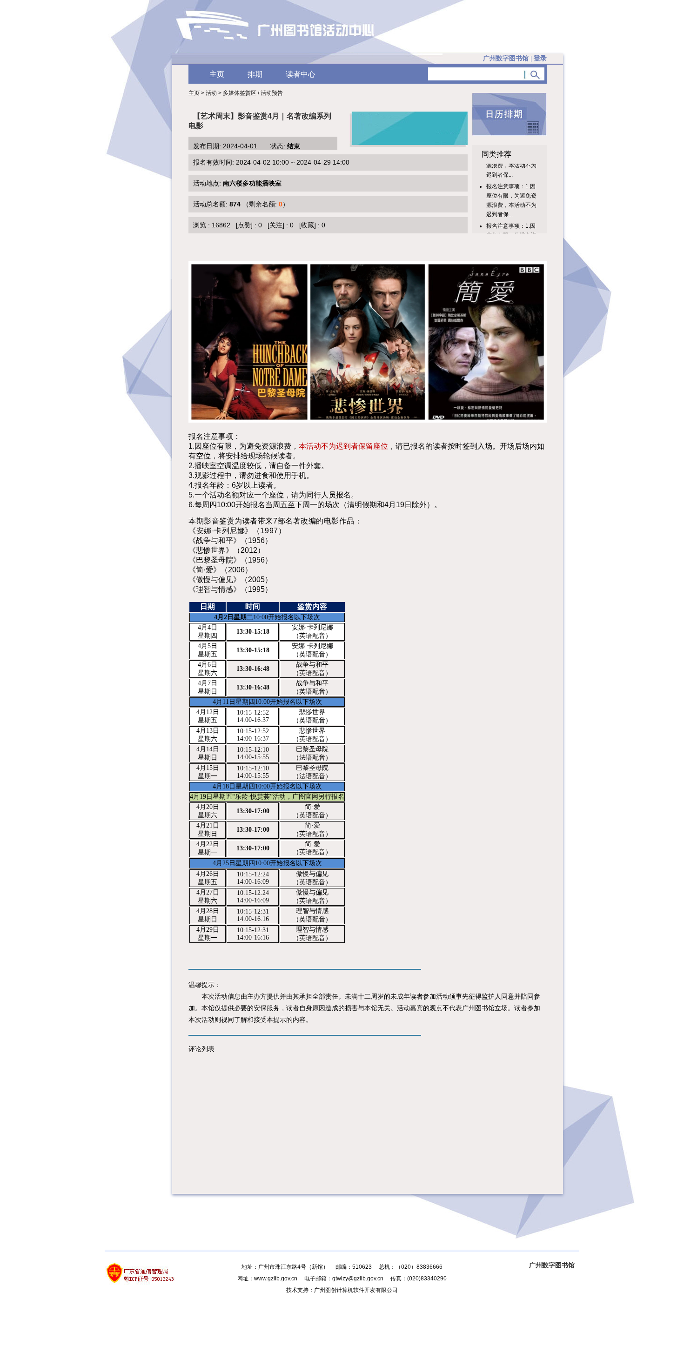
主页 (216, 74)
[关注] (276, 225)
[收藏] (307, 225)
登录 (540, 58)
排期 (255, 74)
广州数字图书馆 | (515, 58)
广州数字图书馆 (552, 1265)
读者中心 (300, 74)
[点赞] (244, 225)
